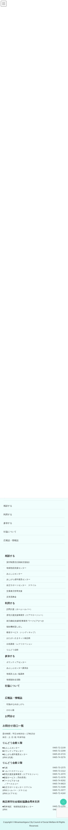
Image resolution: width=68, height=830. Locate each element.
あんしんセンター (14, 573)
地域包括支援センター (16, 568)
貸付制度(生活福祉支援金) (18, 562)
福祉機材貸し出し (14, 626)
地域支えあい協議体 (15, 674)
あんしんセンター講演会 (17, 668)
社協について (9, 531)
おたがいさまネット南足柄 (18, 638)
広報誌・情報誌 (10, 540)
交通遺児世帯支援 (14, 591)
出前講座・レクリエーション (19, 644)
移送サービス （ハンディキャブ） (21, 632)
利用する (7, 514)
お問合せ (10, 716)
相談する (7, 506)
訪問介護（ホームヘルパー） (19, 609)
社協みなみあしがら (15, 704)
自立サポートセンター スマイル (21, 585)
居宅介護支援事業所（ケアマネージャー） (25, 615)
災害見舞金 (11, 597)
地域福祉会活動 (13, 679)
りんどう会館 (12, 649)
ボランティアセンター (16, 662)
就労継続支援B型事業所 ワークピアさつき (25, 621)
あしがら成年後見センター (18, 579)
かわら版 (10, 710)
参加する (7, 523)
